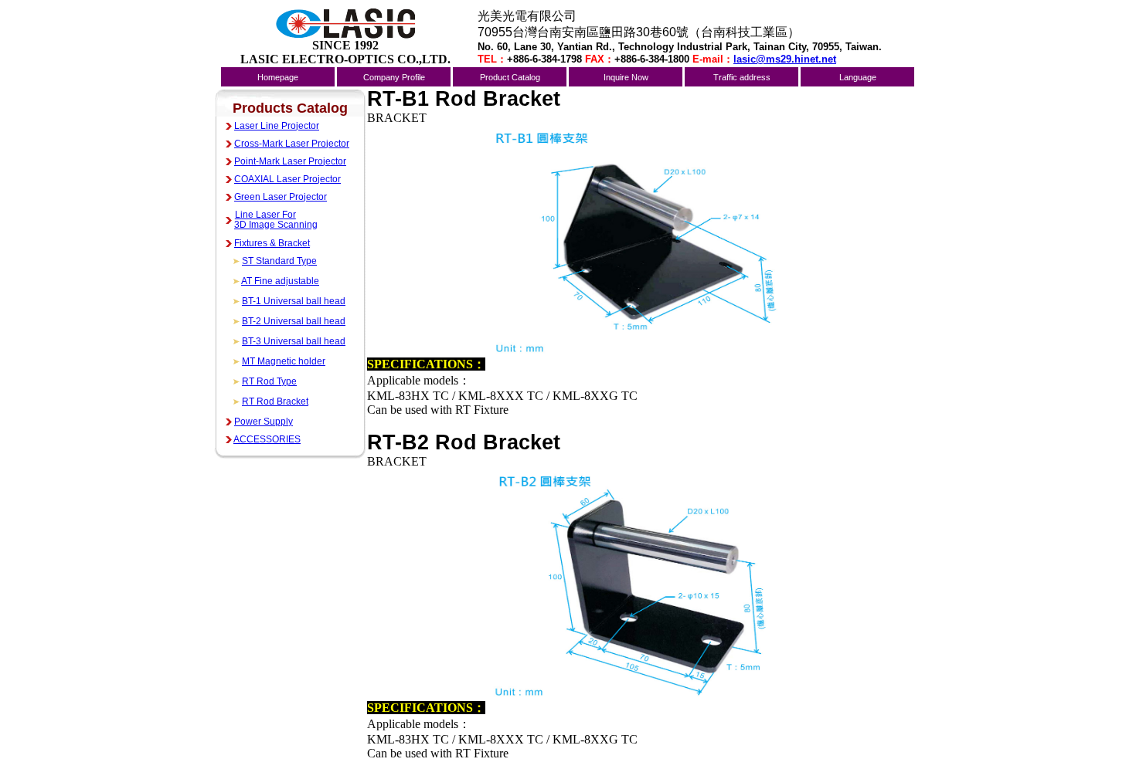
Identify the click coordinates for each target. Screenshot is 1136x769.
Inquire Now (626, 77)
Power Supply (263, 421)
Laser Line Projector (276, 125)
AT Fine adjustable (280, 281)
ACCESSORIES (267, 439)
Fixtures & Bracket (272, 243)
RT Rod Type (269, 381)
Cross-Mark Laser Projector (291, 143)
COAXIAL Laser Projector (287, 179)
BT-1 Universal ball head (293, 301)
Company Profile (394, 77)
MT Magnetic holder (283, 361)
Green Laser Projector (280, 196)
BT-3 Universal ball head (293, 341)
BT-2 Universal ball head (293, 321)
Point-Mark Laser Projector (290, 161)
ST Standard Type (279, 261)
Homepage (277, 77)
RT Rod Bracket (275, 401)
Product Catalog (510, 77)
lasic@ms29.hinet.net (784, 59)
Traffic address (741, 77)
